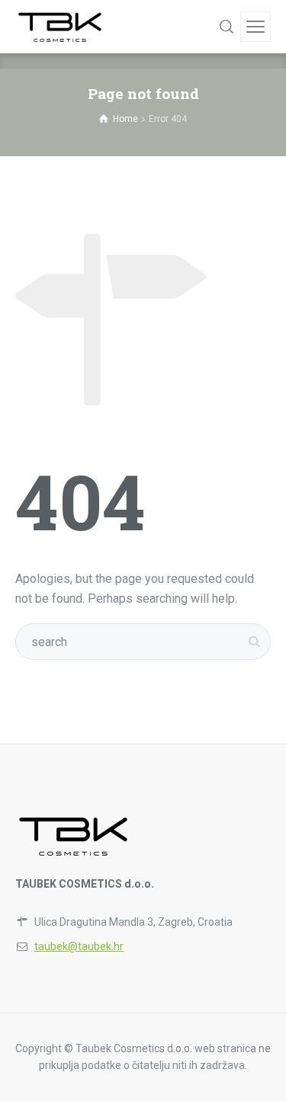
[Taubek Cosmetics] (60, 26)
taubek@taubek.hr (79, 946)
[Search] (226, 27)
